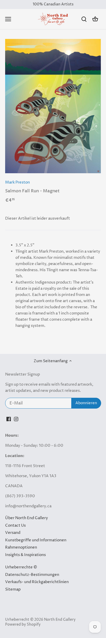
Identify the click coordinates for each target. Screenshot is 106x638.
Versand (12, 532)
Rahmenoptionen (21, 547)
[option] (53, 106)
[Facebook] (8, 418)
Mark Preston (17, 182)
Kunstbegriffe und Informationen (35, 540)
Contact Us (15, 525)
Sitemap (13, 589)
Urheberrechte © (21, 567)
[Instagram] (16, 418)
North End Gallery (60, 619)
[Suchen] (84, 19)
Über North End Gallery (26, 518)
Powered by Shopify (23, 624)
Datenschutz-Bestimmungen (32, 574)
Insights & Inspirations (25, 555)
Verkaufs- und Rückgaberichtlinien (37, 582)
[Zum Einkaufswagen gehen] (95, 19)
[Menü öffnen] (8, 19)
